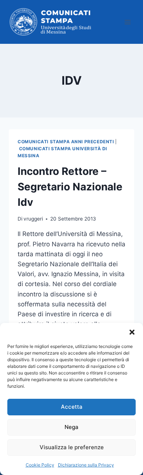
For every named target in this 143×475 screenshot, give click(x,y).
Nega (71, 426)
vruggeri (33, 219)
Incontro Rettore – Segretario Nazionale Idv (70, 186)
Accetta (71, 406)
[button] (132, 332)
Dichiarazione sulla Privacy (86, 465)
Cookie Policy (40, 465)
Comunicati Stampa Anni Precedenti (66, 141)
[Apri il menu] (127, 22)
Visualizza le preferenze (72, 447)
